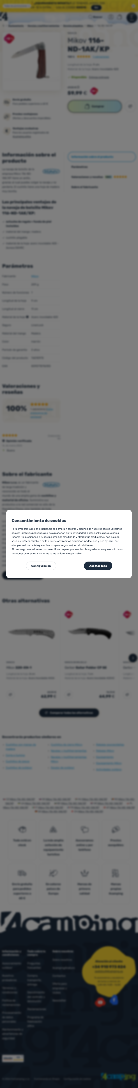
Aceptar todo (98, 565)
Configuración (41, 565)
